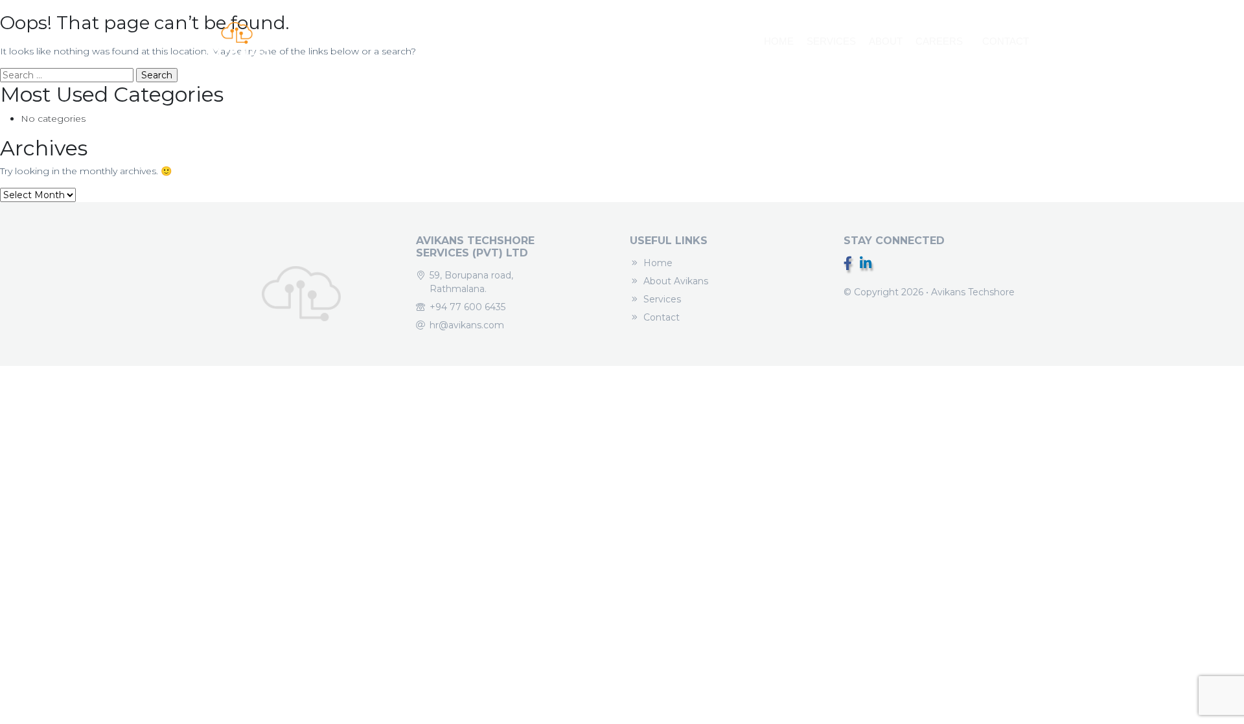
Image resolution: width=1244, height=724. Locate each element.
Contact (1005, 41)
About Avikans (675, 281)
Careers (939, 41)
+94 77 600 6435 (467, 307)
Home (779, 41)
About (886, 41)
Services (831, 41)
